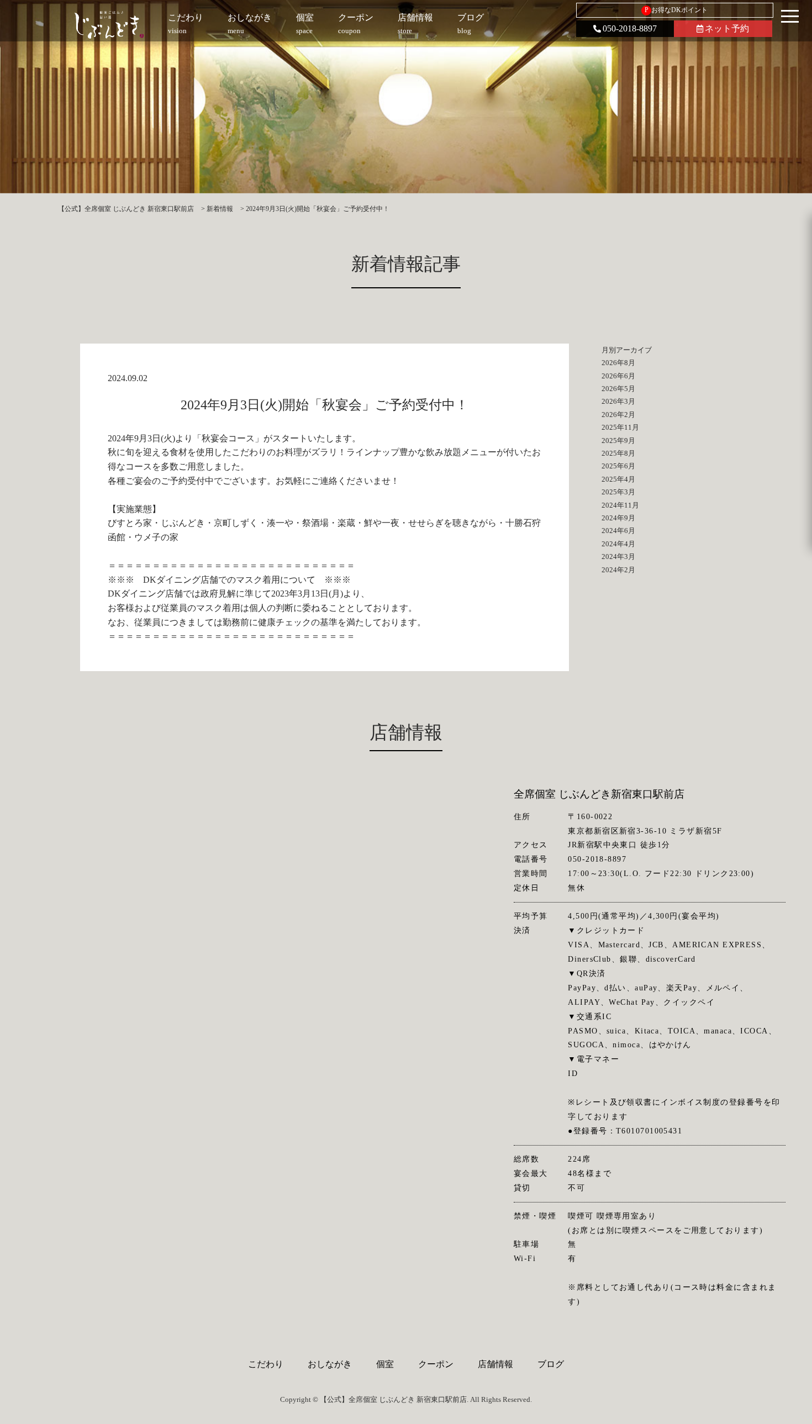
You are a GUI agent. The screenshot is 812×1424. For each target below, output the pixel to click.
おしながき (330, 1364)
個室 (385, 1364)
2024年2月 (618, 570)
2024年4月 (618, 544)
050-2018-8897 (630, 28)
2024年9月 (618, 518)
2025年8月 (618, 453)
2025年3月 (618, 492)
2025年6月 (618, 466)
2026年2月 (618, 414)
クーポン (436, 1364)
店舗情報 (495, 1364)
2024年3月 (618, 556)
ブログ (550, 1364)
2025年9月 (618, 440)
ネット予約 (727, 28)
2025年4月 (618, 479)
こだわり (265, 1364)
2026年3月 (618, 401)
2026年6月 (618, 376)
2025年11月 (620, 427)
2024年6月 (618, 530)
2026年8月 (618, 362)
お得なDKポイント (676, 10)
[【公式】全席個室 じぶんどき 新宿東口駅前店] (109, 25)
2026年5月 (618, 388)
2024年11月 (620, 505)
